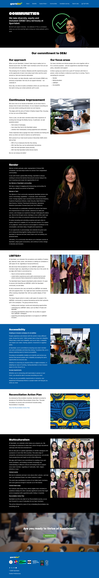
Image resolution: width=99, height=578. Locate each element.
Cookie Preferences (15, 573)
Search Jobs (75, 3)
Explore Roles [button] (42, 3)
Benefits (34, 3)
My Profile (85, 3)
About (27, 3)
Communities (53, 3)
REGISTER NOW (49, 535)
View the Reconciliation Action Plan (19, 407)
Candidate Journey (64, 3)
